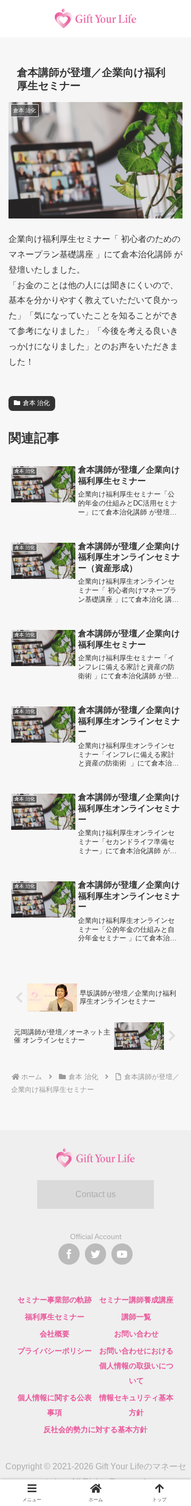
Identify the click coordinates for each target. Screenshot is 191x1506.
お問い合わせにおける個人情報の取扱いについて (136, 1366)
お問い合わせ (136, 1334)
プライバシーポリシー (55, 1351)
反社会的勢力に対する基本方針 (95, 1429)
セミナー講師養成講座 (136, 1299)
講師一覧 (136, 1317)
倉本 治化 (36, 403)
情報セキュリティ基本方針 (136, 1405)
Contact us (95, 1194)
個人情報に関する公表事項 (55, 1405)
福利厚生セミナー (54, 1317)
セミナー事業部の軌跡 (55, 1299)
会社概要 (55, 1334)
